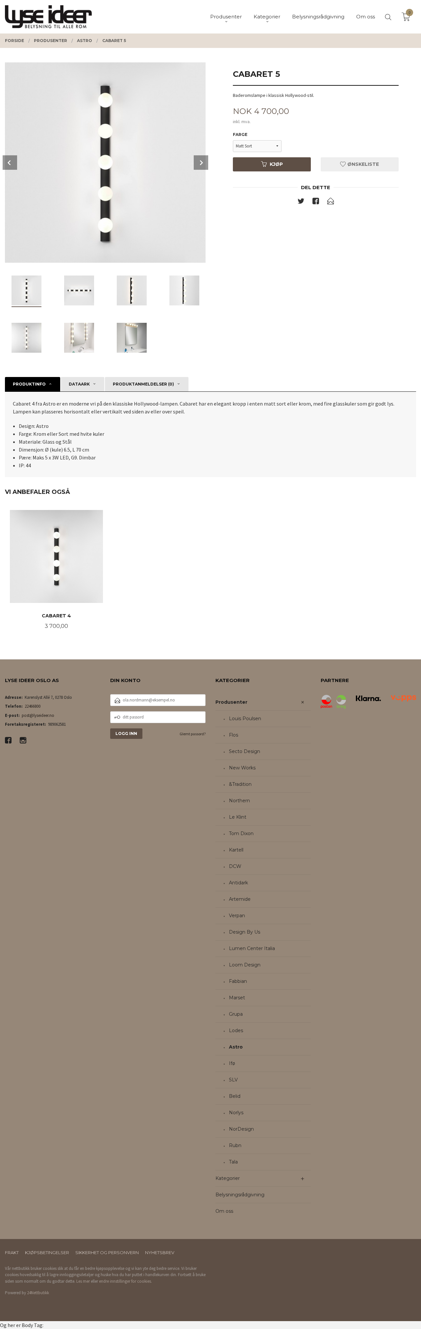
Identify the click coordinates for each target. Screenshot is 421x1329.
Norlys (236, 1113)
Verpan (237, 916)
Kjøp (276, 164)
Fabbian (238, 981)
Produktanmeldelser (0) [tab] (143, 384)
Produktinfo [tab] (29, 384)
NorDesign (241, 1129)
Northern (239, 801)
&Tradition (240, 784)
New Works (242, 768)
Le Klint (237, 817)
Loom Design (244, 965)
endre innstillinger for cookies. (125, 1281)
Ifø (232, 1063)
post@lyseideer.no (38, 715)
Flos (233, 735)
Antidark (238, 883)
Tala (233, 1162)
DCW (235, 866)
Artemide (240, 899)
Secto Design (244, 751)
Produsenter (231, 702)
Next (201, 162)
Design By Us (244, 932)
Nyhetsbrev (159, 1252)
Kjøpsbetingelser (47, 1252)
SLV (233, 1080)
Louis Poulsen (245, 718)
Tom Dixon (241, 833)
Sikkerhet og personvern (107, 1252)
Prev (10, 162)
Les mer (83, 1281)
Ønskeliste (362, 164)
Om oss (224, 1211)
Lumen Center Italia (252, 948)
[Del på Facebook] (316, 202)
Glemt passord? (193, 733)
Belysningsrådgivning (239, 1195)
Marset (237, 998)
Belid (234, 1096)
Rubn (235, 1145)
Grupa (236, 1014)
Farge (240, 134)
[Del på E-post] (330, 202)
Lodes (236, 1030)
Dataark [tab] (79, 384)
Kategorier (227, 1178)
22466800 (32, 706)
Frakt (12, 1252)
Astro (236, 1047)
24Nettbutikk (38, 1293)
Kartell (236, 850)
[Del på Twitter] (301, 202)
